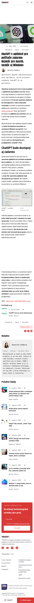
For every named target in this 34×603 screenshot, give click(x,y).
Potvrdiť (17, 528)
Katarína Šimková (14, 70)
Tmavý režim (6, 554)
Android (5, 111)
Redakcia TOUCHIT (15, 444)
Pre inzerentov (6, 563)
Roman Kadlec (13, 399)
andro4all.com (24, 301)
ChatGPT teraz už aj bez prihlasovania (20, 313)
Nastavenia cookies (24, 578)
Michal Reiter (14, 315)
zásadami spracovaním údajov (22, 523)
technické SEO (6, 595)
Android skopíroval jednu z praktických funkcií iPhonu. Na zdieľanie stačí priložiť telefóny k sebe (20, 394)
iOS (11, 111)
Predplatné (5, 569)
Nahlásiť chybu (25, 327)
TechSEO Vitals (21, 595)
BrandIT (4, 566)
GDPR (20, 575)
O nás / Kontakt (6, 560)
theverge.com (11, 301)
